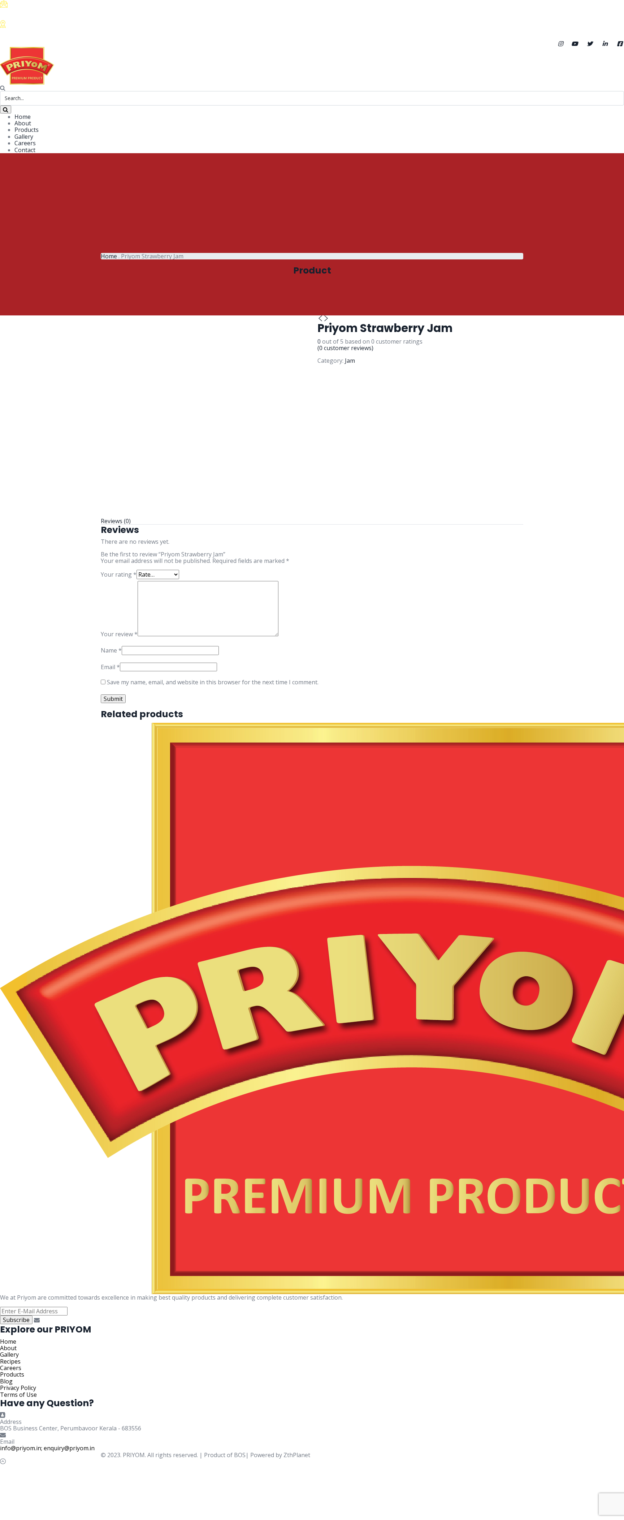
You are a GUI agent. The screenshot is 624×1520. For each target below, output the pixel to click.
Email (110, 667)
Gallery (23, 137)
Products (26, 130)
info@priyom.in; (21, 1448)
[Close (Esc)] (616, 8)
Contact (24, 150)
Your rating (118, 574)
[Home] (27, 65)
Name (111, 650)
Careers (25, 143)
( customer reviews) (345, 348)
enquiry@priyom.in (69, 1448)
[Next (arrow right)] (611, 760)
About (22, 123)
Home (22, 117)
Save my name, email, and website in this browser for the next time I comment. (212, 682)
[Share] (600, 8)
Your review (119, 634)
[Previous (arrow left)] (12, 760)
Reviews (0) (116, 521)
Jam (350, 361)
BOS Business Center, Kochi (57, 32)
